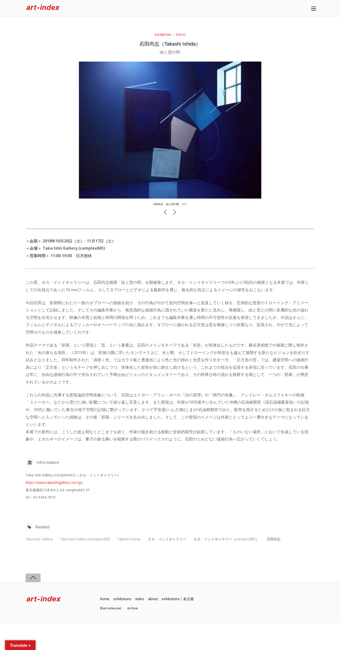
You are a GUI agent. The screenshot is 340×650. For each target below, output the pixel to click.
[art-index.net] (43, 8)
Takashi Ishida (128, 539)
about (153, 598)
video (139, 598)
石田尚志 (274, 539)
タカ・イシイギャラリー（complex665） (226, 539)
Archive (132, 608)
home (105, 598)
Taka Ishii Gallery (39, 539)
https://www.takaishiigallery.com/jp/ (54, 482)
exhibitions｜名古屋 (178, 598)
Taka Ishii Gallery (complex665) (85, 539)
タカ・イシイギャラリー (167, 539)
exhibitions (122, 598)
